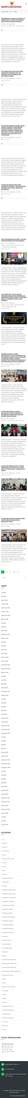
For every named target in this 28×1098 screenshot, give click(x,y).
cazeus (4, 866)
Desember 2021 (5, 725)
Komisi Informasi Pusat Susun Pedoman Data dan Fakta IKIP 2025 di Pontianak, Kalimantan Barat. (13, 468)
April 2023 (3, 684)
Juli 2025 (3, 623)
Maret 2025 (4, 630)
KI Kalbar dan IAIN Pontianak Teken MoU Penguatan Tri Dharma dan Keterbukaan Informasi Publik (12, 73)
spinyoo (4, 1002)
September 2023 (5, 668)
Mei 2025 (3, 627)
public (4, 979)
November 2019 (5, 802)
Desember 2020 (5, 760)
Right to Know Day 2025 (8, 987)
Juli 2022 (3, 699)
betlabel (4, 843)
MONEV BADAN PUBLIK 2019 (9, 959)
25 (3, 839)
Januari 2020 (4, 794)
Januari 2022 (4, 722)
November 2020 (5, 764)
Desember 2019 (5, 798)
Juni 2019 (3, 821)
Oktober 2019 (4, 805)
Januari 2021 (4, 756)
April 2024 (3, 649)
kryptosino (5, 952)
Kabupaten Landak (7, 909)
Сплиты (4, 1029)
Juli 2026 (3, 592)
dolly (3, 870)
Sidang (13, 420)
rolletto (4, 994)
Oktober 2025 (4, 611)
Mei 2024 (3, 646)
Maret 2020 (4, 786)
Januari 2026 (4, 604)
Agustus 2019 (4, 813)
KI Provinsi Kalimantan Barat (17, 1096)
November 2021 (5, 729)
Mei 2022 (3, 706)
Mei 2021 (3, 745)
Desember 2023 (5, 665)
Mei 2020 (3, 779)
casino (4, 855)
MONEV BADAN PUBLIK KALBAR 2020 (11, 971)
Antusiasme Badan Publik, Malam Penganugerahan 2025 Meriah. (13, 240)
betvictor (4, 847)
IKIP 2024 (4, 886)
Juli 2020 (3, 771)
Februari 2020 (4, 790)
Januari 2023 (4, 687)
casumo (4, 862)
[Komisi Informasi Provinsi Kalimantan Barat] (11, 4)
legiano (4, 956)
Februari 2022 (4, 718)
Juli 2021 (3, 737)
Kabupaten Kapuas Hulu (8, 893)
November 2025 (5, 608)
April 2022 (3, 710)
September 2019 (5, 809)
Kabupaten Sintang (7, 932)
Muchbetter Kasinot (7, 975)
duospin (4, 874)
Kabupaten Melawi (7, 913)
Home (10, 11)
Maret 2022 (4, 714)
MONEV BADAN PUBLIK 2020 (9, 963)
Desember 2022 (5, 691)
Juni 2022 (3, 703)
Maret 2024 (4, 653)
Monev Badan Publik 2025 (13, 245)
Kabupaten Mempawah (8, 917)
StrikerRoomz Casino (8, 1006)
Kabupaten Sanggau (8, 925)
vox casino (5, 1022)
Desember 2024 (5, 634)
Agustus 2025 (4, 619)
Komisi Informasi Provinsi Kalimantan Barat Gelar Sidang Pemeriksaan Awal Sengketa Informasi (13, 187)
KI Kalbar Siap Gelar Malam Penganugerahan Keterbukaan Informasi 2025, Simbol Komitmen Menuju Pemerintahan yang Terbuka (14, 297)
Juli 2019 (3, 817)
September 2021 (5, 733)
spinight (4, 998)
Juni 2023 (3, 680)
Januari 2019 (4, 824)
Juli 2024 (3, 642)
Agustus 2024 (5, 638)
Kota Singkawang (7, 948)
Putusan (8, 420)
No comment (21, 26)
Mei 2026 (3, 596)
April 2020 (3, 783)
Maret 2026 (4, 600)
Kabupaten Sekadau (7, 928)
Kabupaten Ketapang (8, 901)
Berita (4, 26)
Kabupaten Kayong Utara (9, 897)
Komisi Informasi (10, 26)
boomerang (5, 851)
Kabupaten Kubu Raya (8, 905)
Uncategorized (6, 1014)
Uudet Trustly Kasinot (8, 1018)
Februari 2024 (5, 657)
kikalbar (13, 24)
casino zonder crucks (8, 859)
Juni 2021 (3, 741)
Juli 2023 (3, 676)
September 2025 (5, 615)
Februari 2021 (4, 752)
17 (14, 572)
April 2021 (3, 748)
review (4, 983)
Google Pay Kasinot (7, 878)
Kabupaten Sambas (7, 921)
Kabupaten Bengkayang (8, 890)
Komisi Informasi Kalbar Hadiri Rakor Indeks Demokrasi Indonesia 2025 (13, 520)
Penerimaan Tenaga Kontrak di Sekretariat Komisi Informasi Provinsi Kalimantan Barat (13, 20)
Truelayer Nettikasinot (8, 1010)
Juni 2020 (3, 775)
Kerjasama (5, 936)
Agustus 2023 (4, 672)
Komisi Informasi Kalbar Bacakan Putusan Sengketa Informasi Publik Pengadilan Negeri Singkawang (12, 414)
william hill (5, 1025)
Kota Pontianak (6, 944)
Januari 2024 (4, 661)
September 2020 (5, 767)
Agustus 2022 (4, 695)
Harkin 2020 (5, 882)
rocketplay (5, 990)
